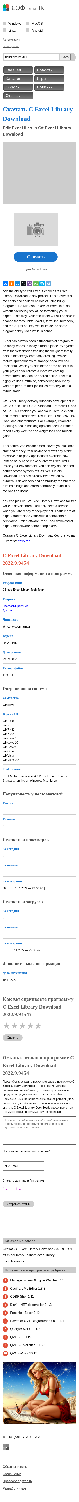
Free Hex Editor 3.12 (25, 1312)
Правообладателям (17, 1481)
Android (37, 30)
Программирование (15, 606)
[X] (23, 283)
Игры (41, 78)
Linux (12, 30)
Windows (15, 23)
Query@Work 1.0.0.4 (25, 1329)
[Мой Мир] (17, 283)
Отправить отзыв (18, 1204)
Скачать (36, 256)
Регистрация (11, 46)
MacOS (37, 23)
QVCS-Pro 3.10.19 (23, 1353)
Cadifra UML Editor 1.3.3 (27, 1288)
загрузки (24, 540)
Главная (13, 70)
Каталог (13, 78)
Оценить (12, 1037)
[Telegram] (48, 283)
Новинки (45, 87)
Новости (45, 70)
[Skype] (42, 283)
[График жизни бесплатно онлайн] (39, 1423)
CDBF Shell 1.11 (22, 1296)
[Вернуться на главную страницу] (25, 10)
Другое (7, 610)
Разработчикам (14, 1488)
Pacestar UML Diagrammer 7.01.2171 (37, 1321)
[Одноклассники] (11, 283)
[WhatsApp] (36, 283)
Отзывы (13, 96)
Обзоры (13, 87)
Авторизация (11, 39)
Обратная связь (15, 1466)
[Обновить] (19, 1195)
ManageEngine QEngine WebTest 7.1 (37, 1280)
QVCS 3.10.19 (20, 1337)
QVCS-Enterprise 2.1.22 (27, 1345)
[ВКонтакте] (5, 283)
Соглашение (12, 1474)
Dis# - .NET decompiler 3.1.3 (31, 1305)
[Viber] (29, 283)
